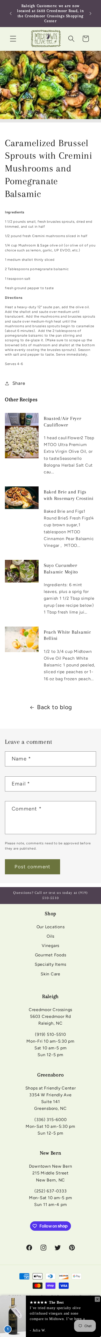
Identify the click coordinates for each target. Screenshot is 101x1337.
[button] (13, 39)
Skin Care (50, 973)
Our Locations (51, 926)
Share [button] (18, 383)
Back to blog (54, 707)
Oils (50, 936)
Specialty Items (50, 964)
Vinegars (50, 945)
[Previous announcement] (10, 13)
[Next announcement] (90, 13)
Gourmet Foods (50, 954)
